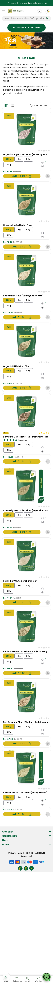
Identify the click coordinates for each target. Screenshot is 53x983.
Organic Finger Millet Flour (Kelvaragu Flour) (27, 154)
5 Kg (28, 159)
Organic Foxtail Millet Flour (17, 225)
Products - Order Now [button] (26, 27)
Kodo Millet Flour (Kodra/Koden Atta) (23, 295)
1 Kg (19, 159)
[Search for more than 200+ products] (47, 18)
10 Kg (8, 164)
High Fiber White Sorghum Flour (20, 580)
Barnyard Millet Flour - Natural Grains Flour (26, 436)
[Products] (26, 129)
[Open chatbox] (46, 977)
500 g (8, 159)
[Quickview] (47, 176)
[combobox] (26, 18)
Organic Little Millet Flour (16, 366)
